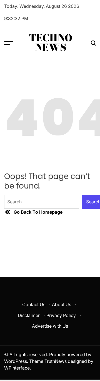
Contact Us (33, 304)
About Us (61, 304)
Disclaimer (29, 315)
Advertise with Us (50, 326)
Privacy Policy (61, 315)
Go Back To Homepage (38, 212)
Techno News (50, 42)
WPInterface (17, 368)
